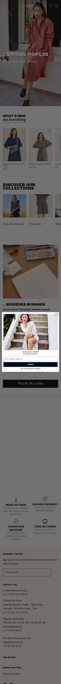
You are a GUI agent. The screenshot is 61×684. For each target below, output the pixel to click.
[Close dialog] (56, 314)
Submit (30, 364)
